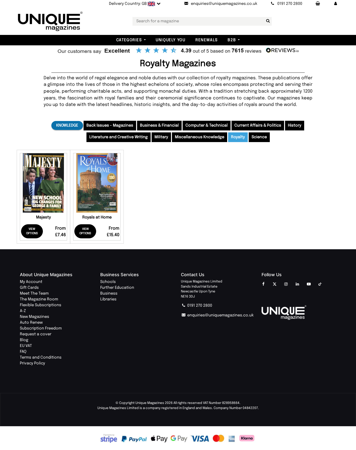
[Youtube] (308, 284)
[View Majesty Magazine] (43, 183)
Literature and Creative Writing (118, 137)
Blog (24, 340)
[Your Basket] (317, 4)
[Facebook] (263, 284)
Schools (108, 282)
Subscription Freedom (41, 328)
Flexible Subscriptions (40, 305)
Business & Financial (159, 125)
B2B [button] (232, 40)
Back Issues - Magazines (109, 125)
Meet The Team (34, 293)
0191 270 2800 (199, 306)
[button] (335, 4)
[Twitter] (274, 284)
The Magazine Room (39, 299)
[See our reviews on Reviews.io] (178, 51)
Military (161, 137)
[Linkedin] (297, 284)
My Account (31, 282)
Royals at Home (97, 217)
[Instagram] (286, 284)
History (294, 125)
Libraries (108, 299)
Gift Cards (29, 288)
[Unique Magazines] (299, 312)
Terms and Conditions (41, 357)
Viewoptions (32, 231)
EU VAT (26, 346)
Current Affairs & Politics (257, 125)
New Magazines (34, 317)
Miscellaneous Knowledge (199, 137)
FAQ (23, 352)
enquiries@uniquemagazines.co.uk (220, 315)
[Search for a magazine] (267, 21)
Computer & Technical (207, 125)
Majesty (43, 217)
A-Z (23, 311)
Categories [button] (129, 40)
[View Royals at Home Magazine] (96, 183)
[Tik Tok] (320, 284)
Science (259, 137)
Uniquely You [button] (170, 40)
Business (108, 293)
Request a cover (35, 334)
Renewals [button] (206, 40)
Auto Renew (31, 323)
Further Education (117, 288)
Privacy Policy (32, 363)
